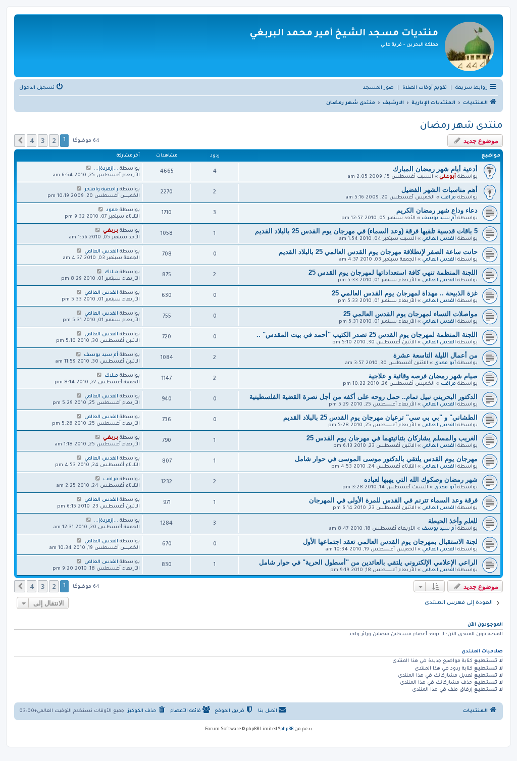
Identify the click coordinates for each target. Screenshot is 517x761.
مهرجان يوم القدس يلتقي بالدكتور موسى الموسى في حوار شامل (386, 459)
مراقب (448, 197)
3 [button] (42, 140)
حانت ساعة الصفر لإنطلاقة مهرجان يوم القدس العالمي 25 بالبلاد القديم (378, 252)
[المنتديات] (469, 46)
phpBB (286, 729)
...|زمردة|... (106, 169)
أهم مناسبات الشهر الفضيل (439, 189)
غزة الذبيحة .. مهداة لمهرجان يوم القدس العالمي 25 (405, 293)
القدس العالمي (439, 239)
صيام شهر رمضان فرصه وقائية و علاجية (423, 376)
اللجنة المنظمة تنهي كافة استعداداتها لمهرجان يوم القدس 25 (393, 272)
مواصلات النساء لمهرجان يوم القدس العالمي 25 (410, 314)
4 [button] (31, 140)
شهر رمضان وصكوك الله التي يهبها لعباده (421, 479)
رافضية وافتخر (101, 189)
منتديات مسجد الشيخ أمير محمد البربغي (344, 34)
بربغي (110, 231)
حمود (112, 210)
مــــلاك (111, 272)
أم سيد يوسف (439, 218)
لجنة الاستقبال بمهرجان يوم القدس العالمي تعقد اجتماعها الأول (390, 541)
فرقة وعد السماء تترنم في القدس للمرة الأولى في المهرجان (393, 500)
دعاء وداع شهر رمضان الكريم (437, 210)
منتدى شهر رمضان (461, 126)
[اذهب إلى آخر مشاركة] (88, 168)
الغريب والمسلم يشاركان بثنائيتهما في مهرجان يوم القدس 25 (392, 438)
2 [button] (54, 140)
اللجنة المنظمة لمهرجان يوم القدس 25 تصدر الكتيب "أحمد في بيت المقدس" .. (367, 334)
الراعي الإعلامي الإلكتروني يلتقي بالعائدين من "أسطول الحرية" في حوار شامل (368, 562)
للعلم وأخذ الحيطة (453, 521)
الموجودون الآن (485, 625)
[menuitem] (424, 88)
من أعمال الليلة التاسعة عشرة (435, 355)
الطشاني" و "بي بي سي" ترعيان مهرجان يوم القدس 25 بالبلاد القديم (380, 417)
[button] (19, 140)
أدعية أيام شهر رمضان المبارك (435, 169)
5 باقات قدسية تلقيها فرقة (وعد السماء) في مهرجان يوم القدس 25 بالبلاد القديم (366, 231)
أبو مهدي (445, 363)
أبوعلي (447, 177)
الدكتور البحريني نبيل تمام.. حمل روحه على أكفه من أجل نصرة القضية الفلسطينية (363, 396)
